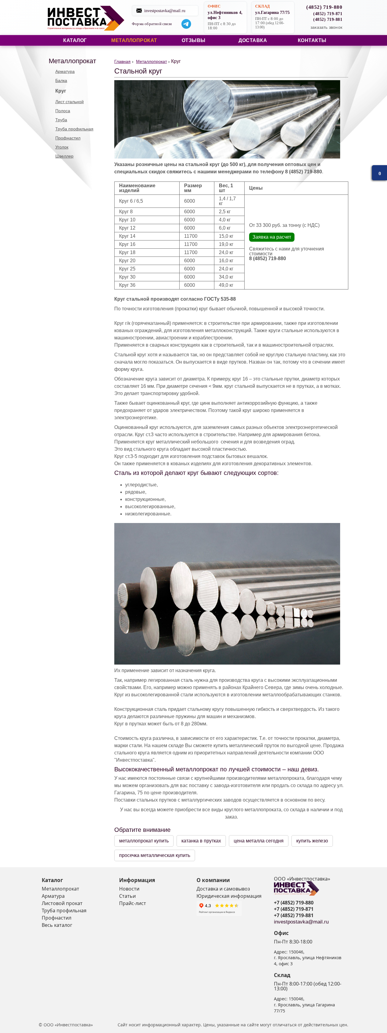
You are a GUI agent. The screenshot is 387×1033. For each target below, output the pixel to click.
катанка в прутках (201, 840)
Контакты (312, 40)
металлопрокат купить (144, 840)
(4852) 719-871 (327, 13)
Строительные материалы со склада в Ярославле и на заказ (85, 17)
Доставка (253, 40)
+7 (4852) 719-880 (294, 902)
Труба (61, 119)
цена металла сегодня (259, 840)
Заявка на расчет (271, 237)
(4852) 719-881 (327, 19)
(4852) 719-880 (324, 7)
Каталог (75, 40)
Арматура (65, 71)
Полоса (62, 110)
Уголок (61, 147)
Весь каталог (57, 925)
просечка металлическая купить (154, 855)
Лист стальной (69, 101)
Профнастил (67, 138)
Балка (61, 80)
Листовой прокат (62, 903)
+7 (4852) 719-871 (294, 909)
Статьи (127, 896)
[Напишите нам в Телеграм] (186, 24)
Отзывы (194, 40)
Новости (129, 888)
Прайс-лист (132, 903)
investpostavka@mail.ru (164, 10)
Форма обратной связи (152, 24)
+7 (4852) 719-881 (294, 915)
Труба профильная (74, 128)
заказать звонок (326, 27)
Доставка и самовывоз (223, 888)
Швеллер (64, 156)
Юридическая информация (229, 896)
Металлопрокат (134, 40)
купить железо (312, 840)
